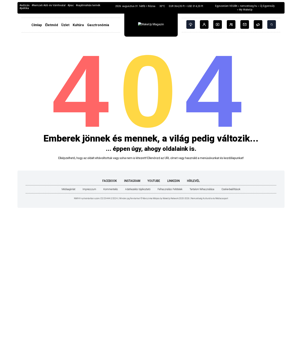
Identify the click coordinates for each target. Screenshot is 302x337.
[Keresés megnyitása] (272, 24)
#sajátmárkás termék (88, 5)
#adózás (25, 5)
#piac (71, 5)
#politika (24, 8)
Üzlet (65, 25)
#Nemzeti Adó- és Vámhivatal (49, 5)
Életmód (51, 25)
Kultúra (78, 25)
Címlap (36, 25)
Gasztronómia (98, 25)
